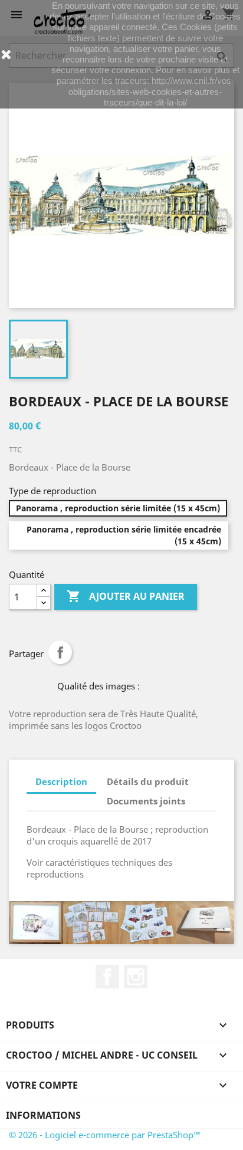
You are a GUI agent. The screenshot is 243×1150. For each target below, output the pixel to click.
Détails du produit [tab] (148, 781)
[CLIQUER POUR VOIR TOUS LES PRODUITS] (121, 923)
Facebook (107, 976)
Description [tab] (61, 781)
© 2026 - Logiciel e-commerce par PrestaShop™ (105, 1135)
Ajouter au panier (126, 596)
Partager (60, 652)
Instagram (135, 976)
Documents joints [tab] (146, 801)
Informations (43, 1115)
